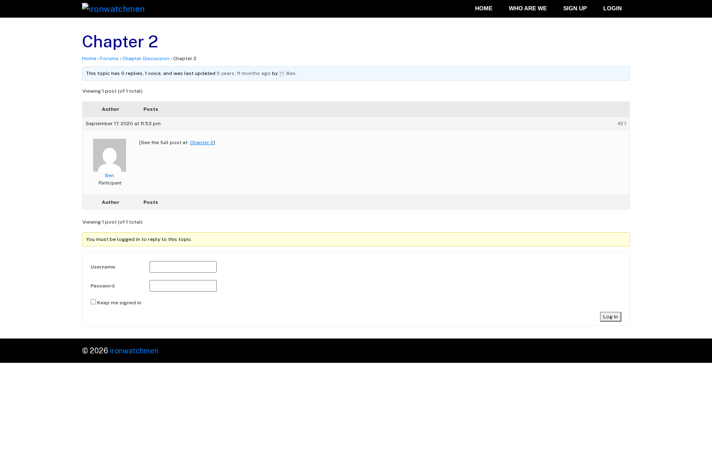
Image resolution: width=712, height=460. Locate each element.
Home (483, 8)
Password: (103, 286)
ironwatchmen (134, 350)
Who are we (528, 8)
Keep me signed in (119, 303)
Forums (109, 58)
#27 (622, 123)
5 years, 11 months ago (244, 73)
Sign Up (575, 8)
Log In (610, 317)
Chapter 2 (201, 142)
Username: (103, 267)
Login (612, 8)
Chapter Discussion (145, 58)
